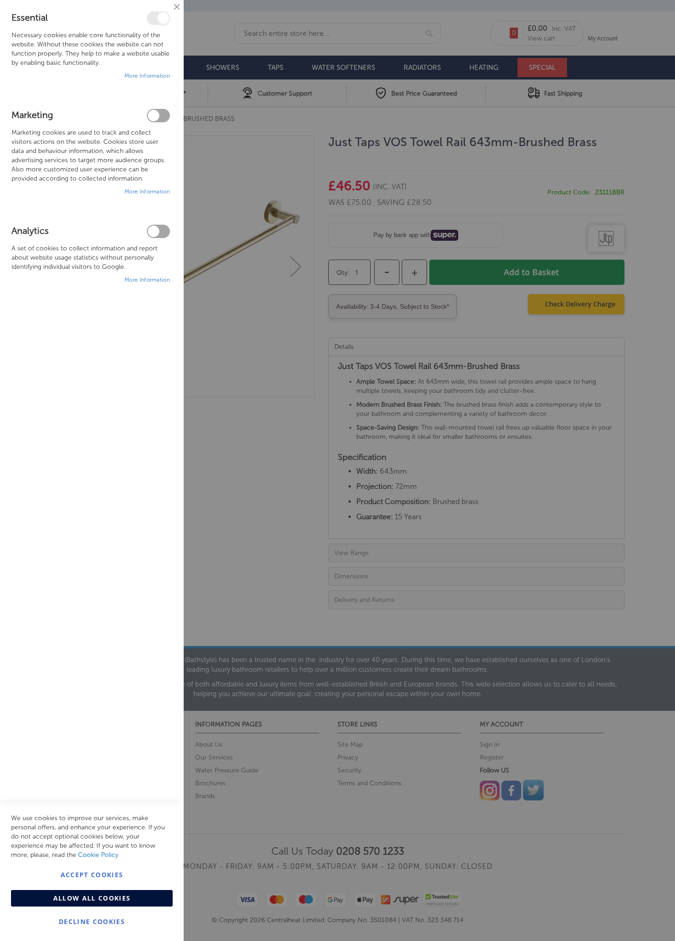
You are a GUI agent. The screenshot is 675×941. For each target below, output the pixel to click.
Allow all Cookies (92, 898)
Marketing (158, 115)
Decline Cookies (92, 921)
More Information (147, 76)
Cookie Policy (98, 855)
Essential (158, 18)
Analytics (158, 231)
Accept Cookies (92, 874)
